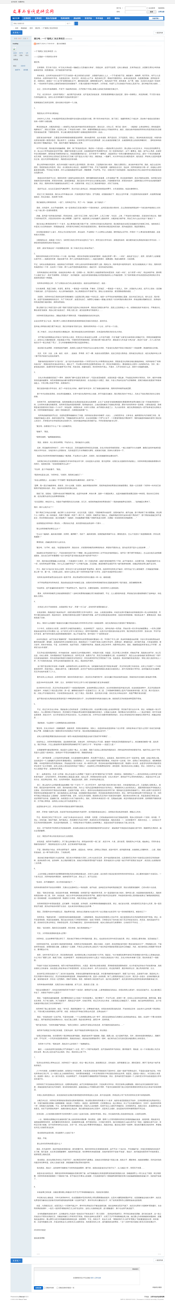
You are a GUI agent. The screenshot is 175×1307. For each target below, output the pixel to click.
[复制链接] (68, 39)
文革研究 (27, 18)
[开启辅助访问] (160, 2)
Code (51, 1269)
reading (15, 44)
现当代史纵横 (51, 18)
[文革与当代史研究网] (32, 10)
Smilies (54, 1269)
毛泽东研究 (65, 18)
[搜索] (76, 23)
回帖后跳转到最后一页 (66, 1288)
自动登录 (152, 8)
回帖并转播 (50, 1288)
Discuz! (22, 1297)
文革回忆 (38, 18)
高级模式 (135, 1269)
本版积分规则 (157, 1287)
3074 (21, 53)
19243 (23, 66)
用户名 (118, 8)
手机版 (146, 1297)
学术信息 (99, 18)
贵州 (31, 28)
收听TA (17, 70)
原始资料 (77, 18)
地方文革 (16, 18)
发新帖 (16, 32)
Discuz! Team (23, 1299)
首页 (16, 28)
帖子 (68, 23)
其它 (109, 18)
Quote (48, 1269)
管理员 (15, 59)
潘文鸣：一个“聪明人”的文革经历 (46, 28)
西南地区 (24, 28)
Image (41, 1269)
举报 (159, 1254)
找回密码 (161, 8)
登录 (92, 1278)
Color (38, 1269)
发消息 (25, 70)
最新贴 (117, 18)
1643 (15, 53)
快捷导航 (155, 18)
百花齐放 (88, 18)
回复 (38, 1254)
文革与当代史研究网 (12, 28)
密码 (118, 12)
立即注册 (161, 12)
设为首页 (14, 2)
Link (45, 1269)
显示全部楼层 (61, 44)
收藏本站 (21, 2)
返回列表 (160, 33)
